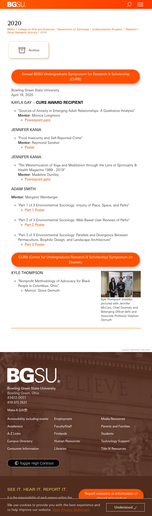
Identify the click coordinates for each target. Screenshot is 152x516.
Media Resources (113, 419)
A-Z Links (14, 433)
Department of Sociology (73, 29)
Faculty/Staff (63, 426)
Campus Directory (19, 441)
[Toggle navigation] (140, 4)
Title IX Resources (113, 448)
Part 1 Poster (35, 210)
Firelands (60, 433)
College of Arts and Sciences (36, 29)
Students (107, 433)
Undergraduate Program (107, 29)
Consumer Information (23, 448)
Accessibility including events (27, 419)
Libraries (60, 448)
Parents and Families (115, 426)
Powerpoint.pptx (37, 120)
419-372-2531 (17, 402)
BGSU (11, 29)
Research (131, 29)
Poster (29, 147)
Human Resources (67, 441)
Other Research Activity (22, 32)
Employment (63, 419)
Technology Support (115, 441)
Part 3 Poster (35, 244)
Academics (15, 426)
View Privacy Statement (71, 510)
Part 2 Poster (35, 225)
